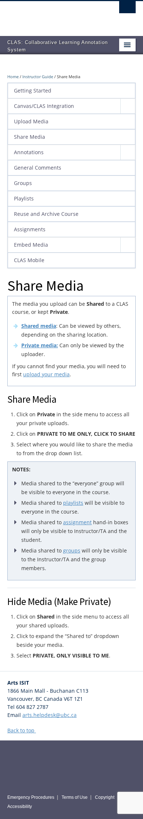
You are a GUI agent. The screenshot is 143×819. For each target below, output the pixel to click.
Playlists (24, 198)
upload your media (46, 374)
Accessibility (19, 806)
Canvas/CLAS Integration (44, 105)
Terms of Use (75, 797)
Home (13, 76)
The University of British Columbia (52, 15)
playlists (73, 502)
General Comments (37, 167)
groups (71, 550)
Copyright (104, 797)
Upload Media (31, 121)
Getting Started (32, 90)
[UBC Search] (127, 9)
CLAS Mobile (29, 260)
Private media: (39, 345)
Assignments (29, 229)
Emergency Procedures (30, 797)
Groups (23, 183)
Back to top (21, 730)
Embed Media (31, 244)
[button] (127, 106)
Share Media (29, 136)
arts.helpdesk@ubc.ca (49, 714)
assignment (77, 522)
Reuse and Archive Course (46, 213)
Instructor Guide (37, 76)
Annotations (29, 152)
